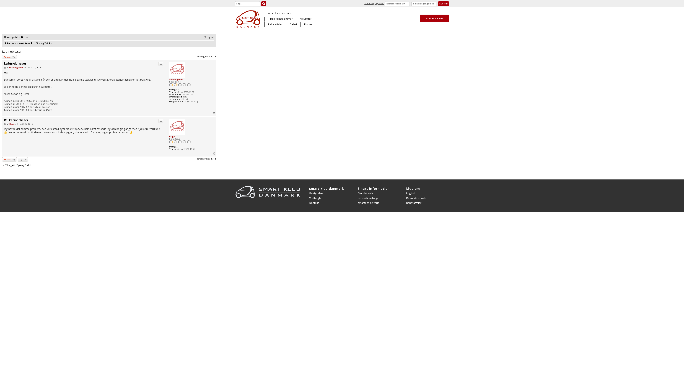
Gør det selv (365, 193)
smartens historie (368, 203)
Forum (308, 24)
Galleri (293, 24)
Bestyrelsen (316, 193)
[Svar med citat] (161, 64)
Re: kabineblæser (16, 120)
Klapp (172, 136)
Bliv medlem (434, 18)
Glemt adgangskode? (374, 3)
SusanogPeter (176, 79)
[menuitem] (24, 37)
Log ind (410, 193)
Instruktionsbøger (369, 198)
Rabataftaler (275, 24)
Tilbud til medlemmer (280, 18)
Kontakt (314, 203)
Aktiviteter (305, 18)
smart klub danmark (279, 13)
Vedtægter (316, 198)
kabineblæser (12, 51)
